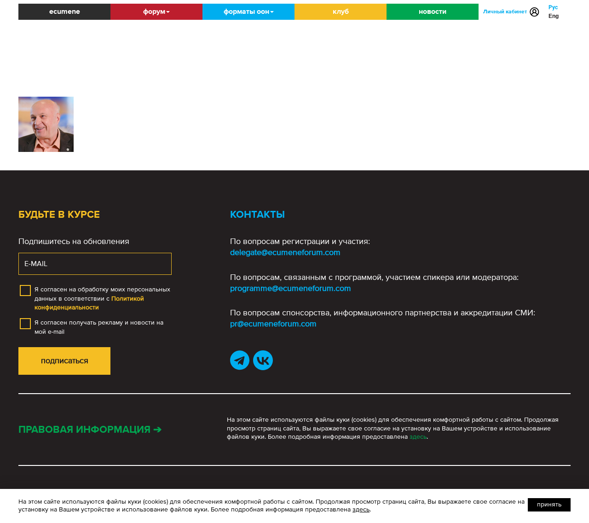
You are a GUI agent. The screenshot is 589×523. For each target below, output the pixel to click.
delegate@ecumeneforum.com (285, 252)
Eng (554, 16)
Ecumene (64, 11)
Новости (432, 11)
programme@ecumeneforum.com (290, 288)
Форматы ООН (246, 11)
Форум (154, 11)
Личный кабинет (505, 11)
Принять (549, 504)
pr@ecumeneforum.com (273, 324)
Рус (553, 7)
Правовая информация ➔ (90, 430)
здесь (418, 437)
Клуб (341, 11)
